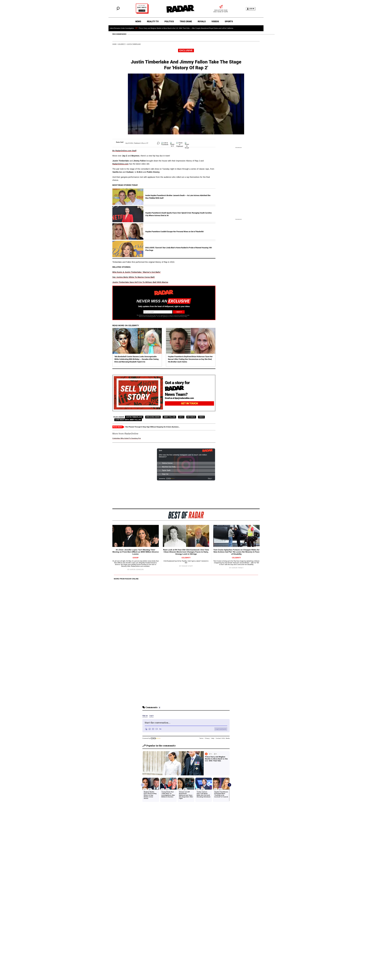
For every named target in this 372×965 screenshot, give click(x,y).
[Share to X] (172, 143)
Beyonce (191, 417)
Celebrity (121, 44)
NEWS (138, 21)
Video (201, 417)
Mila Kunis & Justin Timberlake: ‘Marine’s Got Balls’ (136, 272)
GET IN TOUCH (189, 403)
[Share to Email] (187, 143)
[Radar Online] (180, 8)
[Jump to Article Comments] (158, 143)
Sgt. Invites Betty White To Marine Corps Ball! (133, 277)
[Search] (118, 10)
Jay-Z (181, 417)
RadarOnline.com (120, 164)
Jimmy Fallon (169, 417)
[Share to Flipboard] (179, 143)
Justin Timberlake (134, 44)
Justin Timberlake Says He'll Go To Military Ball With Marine (140, 282)
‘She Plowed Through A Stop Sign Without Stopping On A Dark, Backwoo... (152, 427)
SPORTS (229, 21)
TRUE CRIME (186, 21)
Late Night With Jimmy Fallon (128, 420)
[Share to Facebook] (164, 143)
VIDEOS (215, 21)
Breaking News (153, 417)
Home (114, 44)
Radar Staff (119, 142)
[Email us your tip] (142, 13)
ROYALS (202, 21)
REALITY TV (153, 21)
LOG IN (251, 8)
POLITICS (169, 21)
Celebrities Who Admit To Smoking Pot (126, 438)
